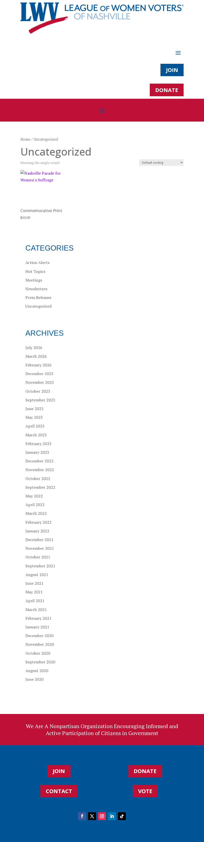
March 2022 (36, 513)
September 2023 (40, 400)
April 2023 (35, 426)
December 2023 (39, 373)
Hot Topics (35, 271)
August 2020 (36, 670)
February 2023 (38, 443)
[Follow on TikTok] (122, 816)
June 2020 (34, 679)
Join (172, 69)
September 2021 (40, 566)
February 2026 (38, 365)
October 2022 (37, 478)
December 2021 (39, 539)
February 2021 (38, 618)
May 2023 (34, 417)
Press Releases (38, 297)
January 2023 (37, 452)
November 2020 (39, 644)
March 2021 (36, 609)
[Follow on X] (92, 816)
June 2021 (34, 583)
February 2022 (38, 522)
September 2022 (40, 487)
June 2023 (34, 408)
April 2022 (35, 504)
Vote (145, 791)
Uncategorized (38, 306)
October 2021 (37, 557)
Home (25, 139)
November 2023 (39, 382)
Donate (166, 90)
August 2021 (36, 574)
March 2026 (36, 356)
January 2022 (37, 531)
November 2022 (39, 469)
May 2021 (34, 592)
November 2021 (39, 548)
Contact (59, 791)
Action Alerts (37, 262)
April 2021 (35, 600)
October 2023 (37, 391)
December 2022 (39, 461)
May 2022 (34, 496)
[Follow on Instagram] (102, 816)
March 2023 (36, 435)
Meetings (33, 280)
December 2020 (39, 635)
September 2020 (40, 662)
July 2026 (33, 347)
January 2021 (37, 627)
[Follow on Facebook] (82, 816)
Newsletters (36, 288)
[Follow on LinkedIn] (112, 816)
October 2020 (37, 653)
